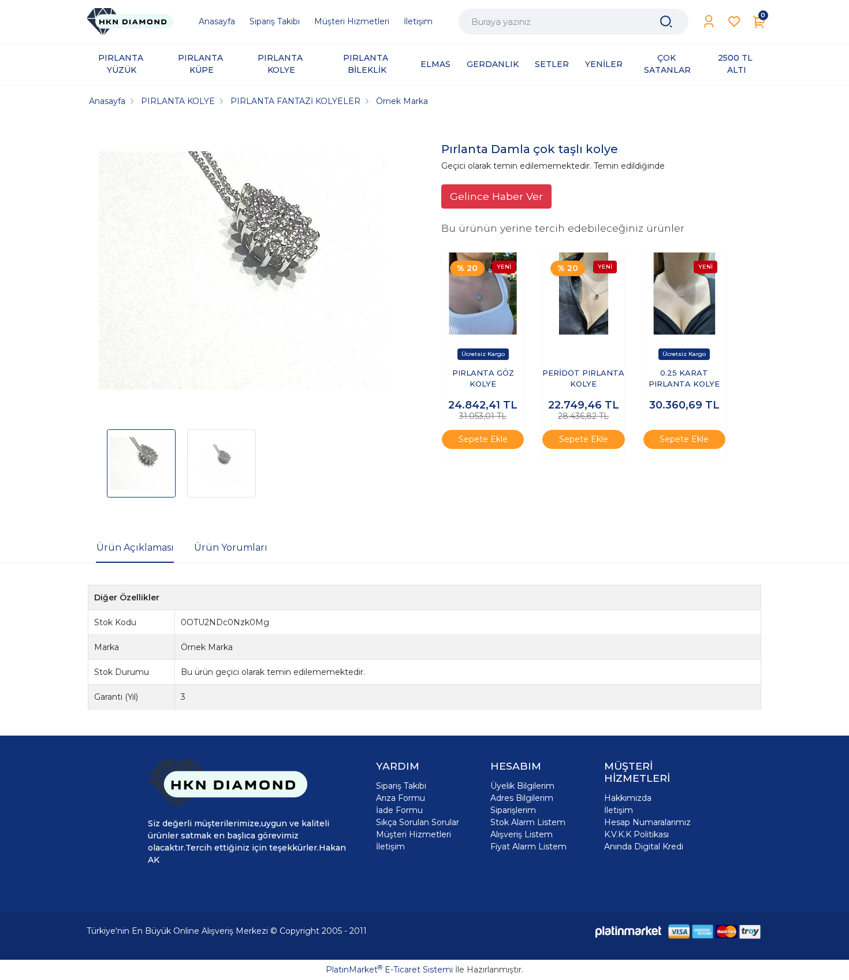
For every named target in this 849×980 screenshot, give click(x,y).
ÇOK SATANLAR (667, 64)
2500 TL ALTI (736, 64)
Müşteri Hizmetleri (413, 834)
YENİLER (604, 64)
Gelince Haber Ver (496, 196)
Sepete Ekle (483, 439)
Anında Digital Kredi (643, 846)
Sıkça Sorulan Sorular (417, 822)
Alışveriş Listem (521, 834)
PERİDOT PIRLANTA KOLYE (583, 378)
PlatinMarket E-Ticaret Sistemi (389, 969)
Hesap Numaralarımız (647, 822)
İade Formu (399, 810)
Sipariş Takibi (401, 786)
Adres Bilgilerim (521, 798)
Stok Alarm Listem (527, 822)
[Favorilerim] (734, 21)
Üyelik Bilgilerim (522, 786)
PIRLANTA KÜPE (201, 64)
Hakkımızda (627, 798)
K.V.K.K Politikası (636, 834)
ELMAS (435, 64)
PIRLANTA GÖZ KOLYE (483, 378)
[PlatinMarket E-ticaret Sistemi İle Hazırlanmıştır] (628, 931)
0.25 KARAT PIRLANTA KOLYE (684, 378)
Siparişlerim (513, 810)
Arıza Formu (400, 798)
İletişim (390, 846)
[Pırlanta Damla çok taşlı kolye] (243, 272)
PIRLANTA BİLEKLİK (366, 64)
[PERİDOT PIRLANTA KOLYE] (583, 294)
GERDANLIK (493, 64)
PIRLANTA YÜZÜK (122, 64)
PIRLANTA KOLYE (281, 64)
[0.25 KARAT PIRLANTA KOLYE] (684, 294)
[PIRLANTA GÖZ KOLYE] (483, 294)
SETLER (552, 64)
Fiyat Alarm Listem (528, 846)
